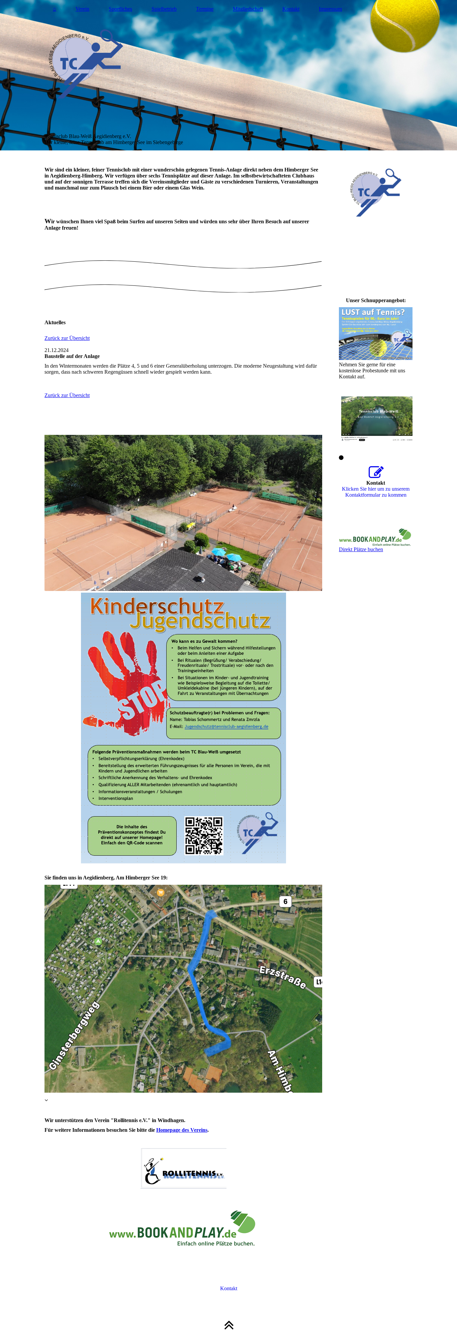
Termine (204, 9)
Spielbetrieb (164, 9)
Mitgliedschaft (248, 9)
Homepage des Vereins (181, 1130)
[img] (228, 75)
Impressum (330, 9)
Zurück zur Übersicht (67, 338)
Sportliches (120, 9)
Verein (82, 9)
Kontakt (290, 9)
